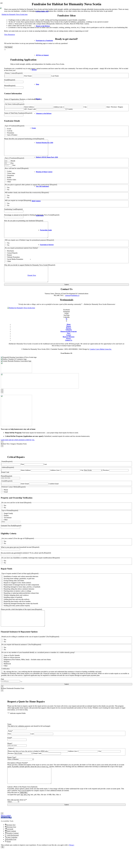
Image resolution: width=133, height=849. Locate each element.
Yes (8, 187)
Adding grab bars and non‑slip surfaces (16, 599)
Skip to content (6, 815)
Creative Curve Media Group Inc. (101, 349)
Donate (68, 326)
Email (6, 492)
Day (12, 163)
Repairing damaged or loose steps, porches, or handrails (22, 587)
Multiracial (7, 664)
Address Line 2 (59, 107)
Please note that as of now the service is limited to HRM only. (28, 751)
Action (9, 171)
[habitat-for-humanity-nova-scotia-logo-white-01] (14, 14)
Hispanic (7, 661)
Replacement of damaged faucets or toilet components (21, 585)
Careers (68, 335)
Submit (66, 284)
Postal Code (5, 472)
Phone (6, 490)
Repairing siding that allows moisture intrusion (19, 589)
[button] (6, 817)
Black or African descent (12, 657)
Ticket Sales (11, 173)
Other (9, 182)
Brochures (10, 251)
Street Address (25, 470)
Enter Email (25, 484)
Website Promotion (13, 257)
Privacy (68, 338)
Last (45, 464)
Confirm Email (53, 484)
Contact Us (68, 340)
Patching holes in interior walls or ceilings (17, 591)
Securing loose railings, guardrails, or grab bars (19, 578)
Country (70, 109)
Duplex (6, 515)
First (22, 464)
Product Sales (11, 179)
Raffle (9, 177)
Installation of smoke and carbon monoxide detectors (21, 576)
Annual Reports (12, 253)
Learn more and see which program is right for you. (18, 440)
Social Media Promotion (15, 259)
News (68, 333)
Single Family (8, 513)
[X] (66, 319)
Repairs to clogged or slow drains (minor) (17, 583)
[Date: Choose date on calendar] (21, 681)
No (8, 189)
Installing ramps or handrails (13, 597)
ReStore (68, 328)
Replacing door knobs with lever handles (17, 601)
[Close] (5, 49)
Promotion (10, 133)
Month (13, 161)
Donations (10, 175)
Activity (9, 131)
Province (106, 470)
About (69, 324)
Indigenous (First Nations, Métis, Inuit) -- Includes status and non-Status (27, 659)
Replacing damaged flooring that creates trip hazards (21, 603)
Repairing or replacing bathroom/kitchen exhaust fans (21, 593)
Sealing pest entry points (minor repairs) (17, 605)
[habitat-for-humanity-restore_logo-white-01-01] (21, 308)
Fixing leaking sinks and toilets (14, 580)
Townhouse (8, 517)
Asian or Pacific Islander (12, 655)
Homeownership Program (68, 331)
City (85, 107)
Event (9, 129)
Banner (9, 255)
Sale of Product (12, 135)
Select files (23, 792)
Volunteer (69, 329)
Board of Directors (68, 337)
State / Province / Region (115, 107)
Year (13, 165)
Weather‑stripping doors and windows (16, 595)
